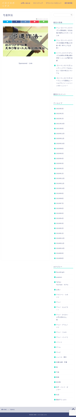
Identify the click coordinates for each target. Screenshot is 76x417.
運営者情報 (69, 3)
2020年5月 (60, 153)
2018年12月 (60, 238)
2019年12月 (60, 178)
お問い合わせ (25, 3)
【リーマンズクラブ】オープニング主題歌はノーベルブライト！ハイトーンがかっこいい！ (64, 81)
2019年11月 (60, 183)
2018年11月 (60, 243)
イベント (59, 342)
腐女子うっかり (61, 399)
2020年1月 (60, 173)
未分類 (58, 382)
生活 (57, 394)
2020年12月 (60, 133)
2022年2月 (60, 113)
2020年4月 (60, 158)
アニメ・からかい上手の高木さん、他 (62, 317)
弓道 (57, 372)
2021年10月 (60, 123)
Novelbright (60, 272)
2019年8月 (60, 198)
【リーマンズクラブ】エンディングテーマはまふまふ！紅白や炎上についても (64, 69)
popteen (59, 277)
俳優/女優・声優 (61, 362)
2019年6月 (60, 208)
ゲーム (58, 347)
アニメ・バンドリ (62, 337)
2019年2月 (60, 228)
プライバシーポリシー (54, 3)
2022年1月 (60, 118)
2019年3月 (60, 223)
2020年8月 (60, 148)
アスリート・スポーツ (62, 296)
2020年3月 (60, 163)
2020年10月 (60, 143)
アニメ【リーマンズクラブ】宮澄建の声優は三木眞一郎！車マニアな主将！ (64, 44)
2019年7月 (60, 203)
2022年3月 (60, 108)
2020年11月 (60, 138)
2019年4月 (60, 218)
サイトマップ (38, 3)
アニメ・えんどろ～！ (62, 308)
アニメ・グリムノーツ (62, 326)
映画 (57, 377)
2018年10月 (60, 248)
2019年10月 (60, 188)
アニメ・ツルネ (61, 332)
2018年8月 (60, 258)
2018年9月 (60, 253)
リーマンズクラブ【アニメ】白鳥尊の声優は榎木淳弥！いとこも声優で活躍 (64, 56)
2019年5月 (60, 213)
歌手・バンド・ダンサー (62, 388)
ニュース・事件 (61, 357)
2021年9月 (60, 128)
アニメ (58, 302)
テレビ (58, 352)
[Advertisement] (25, 161)
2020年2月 (60, 168)
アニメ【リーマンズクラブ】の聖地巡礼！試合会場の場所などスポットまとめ (64, 31)
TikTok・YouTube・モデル (62, 283)
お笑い (58, 289)
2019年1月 (60, 233)
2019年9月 (60, 193)
